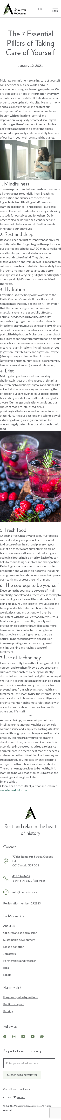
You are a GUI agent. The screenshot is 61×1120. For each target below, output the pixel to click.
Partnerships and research (19, 960)
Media (7, 974)
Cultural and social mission (20, 932)
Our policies (9, 1089)
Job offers (9, 953)
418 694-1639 (21, 876)
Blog (6, 967)
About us (9, 926)
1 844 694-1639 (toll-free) (28, 880)
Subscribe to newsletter (22, 1074)
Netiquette (25, 1089)
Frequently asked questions (20, 997)
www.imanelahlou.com (14, 790)
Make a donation (19, 947)
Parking (8, 1011)
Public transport (13, 1004)
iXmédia (21, 1098)
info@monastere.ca (24, 892)
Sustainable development (19, 939)
